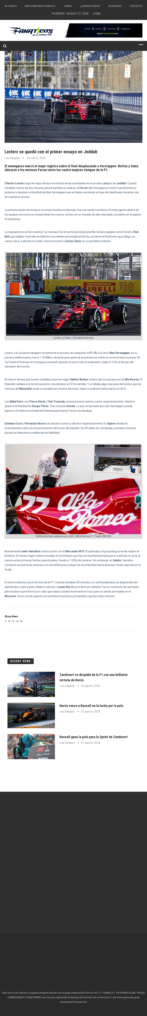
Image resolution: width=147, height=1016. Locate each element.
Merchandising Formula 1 (40, 6)
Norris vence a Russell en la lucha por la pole (91, 706)
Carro (68, 6)
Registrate (115, 6)
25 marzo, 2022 (36, 158)
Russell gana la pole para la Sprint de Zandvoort (94, 737)
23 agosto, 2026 (90, 685)
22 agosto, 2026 (90, 711)
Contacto (136, 6)
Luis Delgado (12, 158)
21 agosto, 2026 (90, 742)
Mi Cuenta (11, 6)
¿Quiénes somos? (90, 6)
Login (96, 13)
